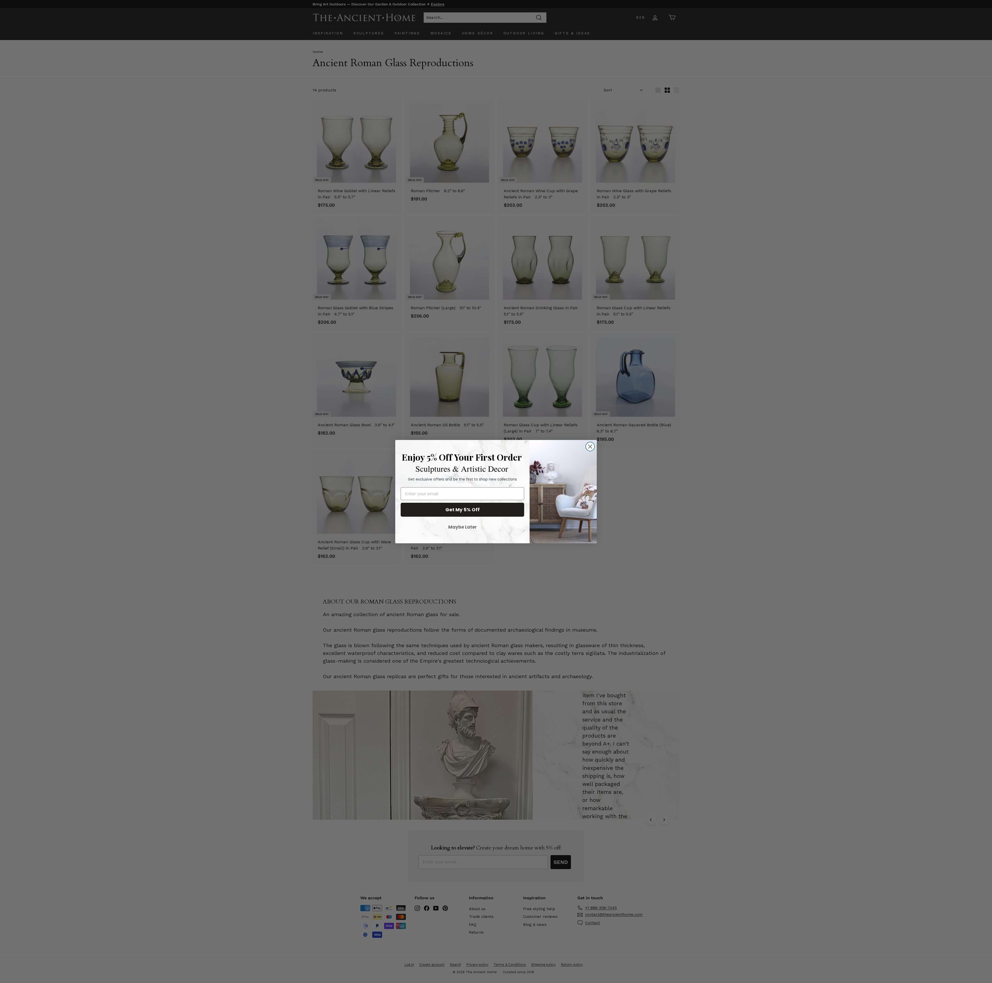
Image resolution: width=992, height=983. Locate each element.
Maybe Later (462, 527)
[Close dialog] (590, 446)
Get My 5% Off (462, 509)
